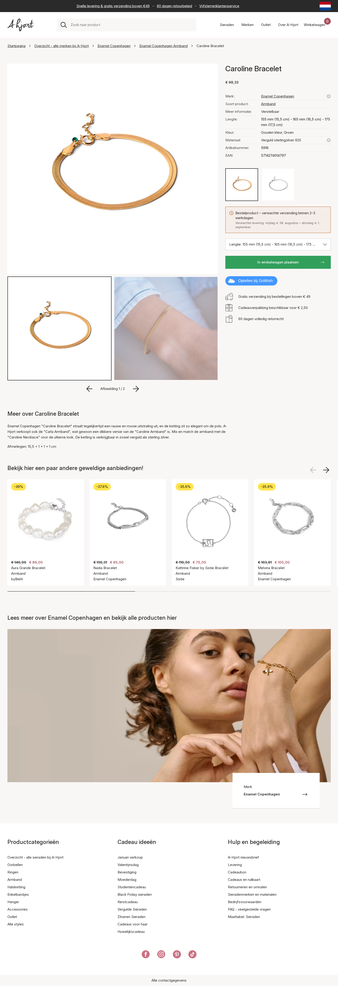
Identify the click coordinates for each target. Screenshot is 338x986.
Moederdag (127, 879)
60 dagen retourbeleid (174, 6)
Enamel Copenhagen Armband (163, 46)
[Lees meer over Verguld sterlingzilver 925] (329, 140)
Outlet (12, 917)
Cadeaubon (237, 872)
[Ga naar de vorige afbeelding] (89, 388)
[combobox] (132, 24)
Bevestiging (127, 872)
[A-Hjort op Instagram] (161, 955)
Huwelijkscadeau (131, 931)
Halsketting (16, 887)
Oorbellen (15, 865)
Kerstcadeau (128, 902)
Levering (235, 865)
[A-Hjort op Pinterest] (177, 955)
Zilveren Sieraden (131, 917)
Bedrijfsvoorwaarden (244, 902)
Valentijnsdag (128, 865)
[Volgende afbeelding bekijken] (326, 470)
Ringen (12, 872)
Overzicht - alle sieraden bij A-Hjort (35, 857)
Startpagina (16, 46)
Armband (268, 104)
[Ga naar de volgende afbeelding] (136, 388)
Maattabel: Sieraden (244, 917)
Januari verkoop (130, 857)
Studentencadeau (132, 887)
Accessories (17, 909)
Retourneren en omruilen (247, 887)
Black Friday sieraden (135, 894)
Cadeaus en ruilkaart (244, 879)
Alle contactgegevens (169, 980)
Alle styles (15, 924)
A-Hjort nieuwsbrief (243, 857)
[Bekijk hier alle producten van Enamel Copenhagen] (329, 96)
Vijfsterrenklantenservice (219, 6)
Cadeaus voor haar (133, 924)
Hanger (13, 902)
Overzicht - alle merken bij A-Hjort (61, 46)
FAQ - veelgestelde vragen (249, 909)
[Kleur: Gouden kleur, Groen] (241, 184)
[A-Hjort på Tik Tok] (192, 955)
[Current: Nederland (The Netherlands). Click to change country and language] (325, 6)
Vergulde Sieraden (132, 909)
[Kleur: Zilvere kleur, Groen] (278, 184)
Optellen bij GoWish (255, 281)
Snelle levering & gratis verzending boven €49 (113, 6)
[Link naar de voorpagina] (20, 25)
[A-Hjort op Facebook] (146, 955)
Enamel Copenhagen (114, 46)
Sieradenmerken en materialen (252, 894)
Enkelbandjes (18, 894)
